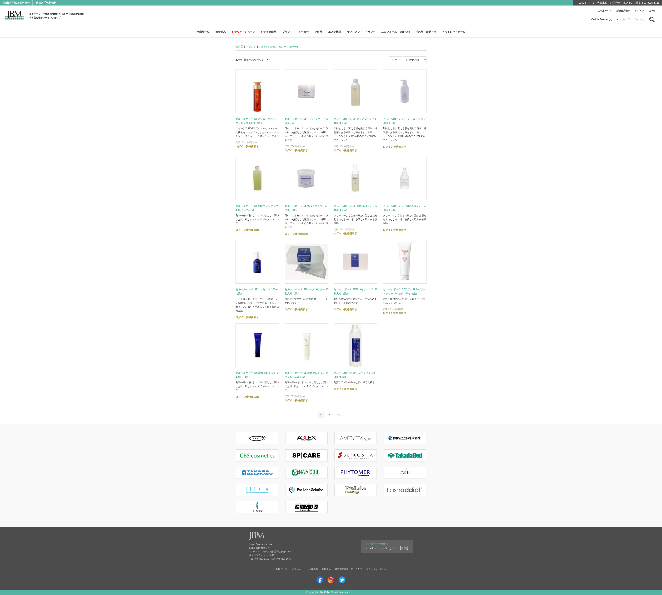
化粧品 (318, 31)
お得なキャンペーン (243, 31)
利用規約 (326, 569)
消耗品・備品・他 (426, 31)
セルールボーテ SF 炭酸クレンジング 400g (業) (257, 374)
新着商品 (220, 31)
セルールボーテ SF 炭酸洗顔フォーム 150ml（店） (355, 207)
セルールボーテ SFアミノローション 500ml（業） (404, 120)
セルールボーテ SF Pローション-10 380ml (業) (354, 374)
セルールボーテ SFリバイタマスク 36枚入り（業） (355, 291)
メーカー (303, 31)
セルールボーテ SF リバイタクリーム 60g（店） (306, 120)
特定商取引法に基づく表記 (348, 569)
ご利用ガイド (604, 10)
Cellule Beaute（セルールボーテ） (279, 46)
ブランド (287, 31)
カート (652, 10)
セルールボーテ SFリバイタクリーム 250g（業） (306, 207)
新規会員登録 (623, 10)
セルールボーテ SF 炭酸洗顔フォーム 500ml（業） (404, 207)
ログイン (639, 10)
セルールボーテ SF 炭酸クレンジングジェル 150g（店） (306, 374)
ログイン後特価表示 (247, 146)
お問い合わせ (298, 569)
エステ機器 (334, 31)
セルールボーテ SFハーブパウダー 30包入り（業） (306, 291)
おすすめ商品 (268, 31)
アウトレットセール (453, 31)
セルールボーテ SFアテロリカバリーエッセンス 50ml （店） (256, 120)
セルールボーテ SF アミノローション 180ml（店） (355, 120)
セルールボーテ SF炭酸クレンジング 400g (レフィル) (256, 207)
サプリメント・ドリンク (361, 31)
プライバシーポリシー (377, 569)
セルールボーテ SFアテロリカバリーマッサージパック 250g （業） (404, 291)
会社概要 (313, 569)
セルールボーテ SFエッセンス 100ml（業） (256, 291)
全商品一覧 (203, 31)
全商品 (239, 46)
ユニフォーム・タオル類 (395, 31)
